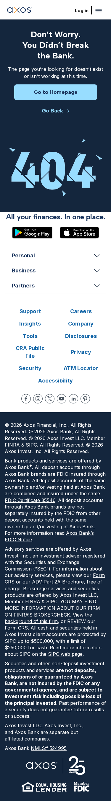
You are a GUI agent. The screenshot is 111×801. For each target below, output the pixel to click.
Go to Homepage (56, 92)
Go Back (52, 110)
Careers (81, 311)
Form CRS (16, 628)
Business (24, 270)
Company (81, 324)
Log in (82, 10)
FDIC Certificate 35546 (30, 500)
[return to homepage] (19, 11)
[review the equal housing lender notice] (44, 787)
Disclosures (81, 336)
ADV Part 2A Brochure (58, 582)
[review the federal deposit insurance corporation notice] (81, 787)
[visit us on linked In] (73, 398)
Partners (23, 285)
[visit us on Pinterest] (85, 398)
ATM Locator (81, 368)
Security (30, 368)
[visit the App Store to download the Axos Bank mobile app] (79, 232)
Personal (23, 255)
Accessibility (55, 380)
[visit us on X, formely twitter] (49, 398)
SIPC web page (65, 654)
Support (30, 311)
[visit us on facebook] (26, 398)
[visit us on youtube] (61, 398)
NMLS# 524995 (49, 748)
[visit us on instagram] (38, 398)
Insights (30, 324)
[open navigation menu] (98, 10)
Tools (30, 336)
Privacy (81, 352)
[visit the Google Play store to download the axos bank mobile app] (32, 232)
